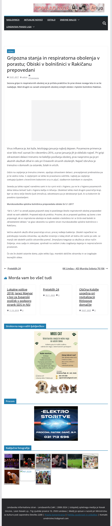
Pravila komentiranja (55, 514)
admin (24, 77)
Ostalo (51, 19)
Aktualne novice (33, 19)
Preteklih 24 (14, 268)
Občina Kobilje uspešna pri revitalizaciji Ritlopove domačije (89, 297)
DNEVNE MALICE (68, 19)
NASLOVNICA (12, 19)
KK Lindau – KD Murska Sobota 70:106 (83, 268)
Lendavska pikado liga (19, 26)
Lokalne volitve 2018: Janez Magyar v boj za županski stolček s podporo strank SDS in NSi (20, 297)
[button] (78, 20)
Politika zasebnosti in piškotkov (82, 514)
